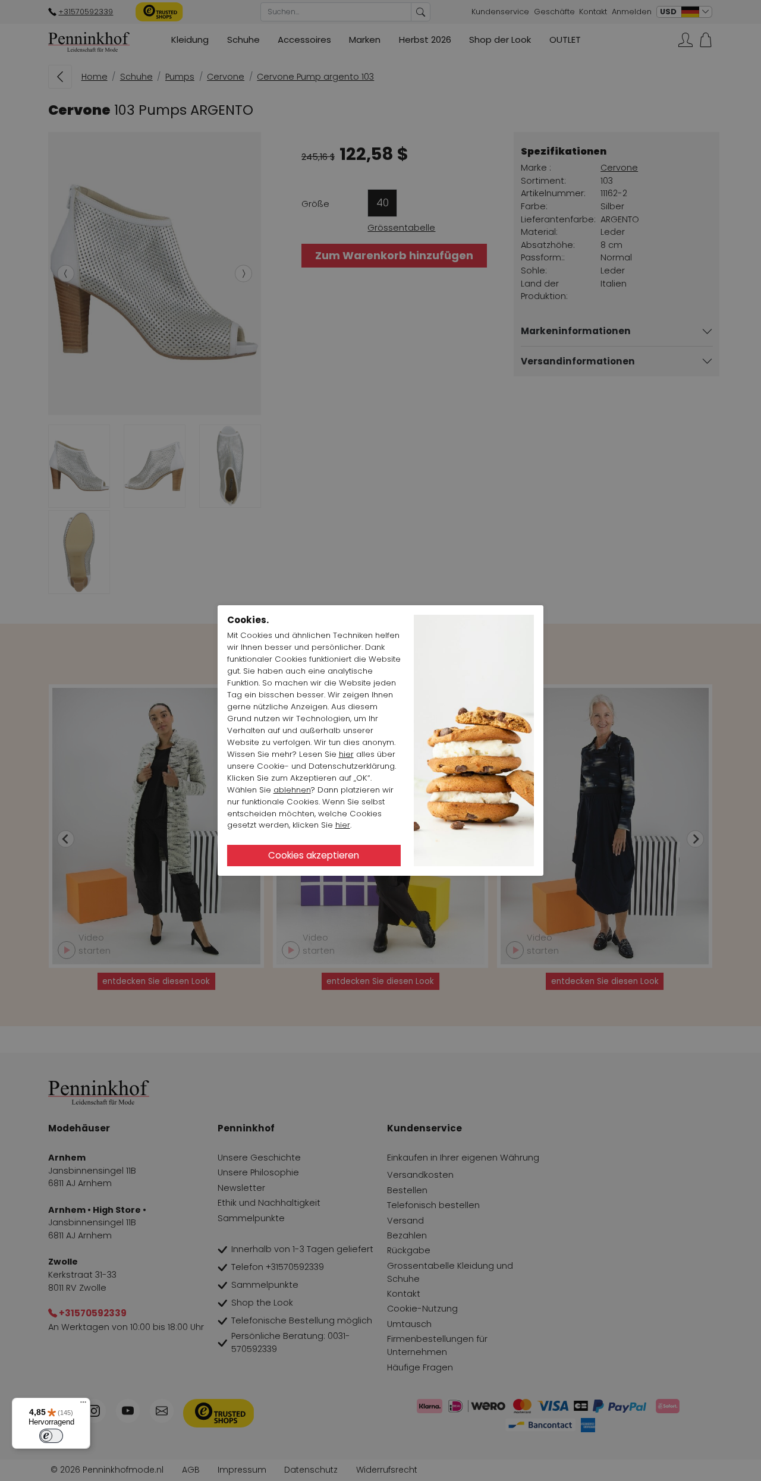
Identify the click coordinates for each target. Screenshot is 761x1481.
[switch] (51, 1436)
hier (346, 754)
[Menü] (83, 1405)
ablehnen (292, 789)
